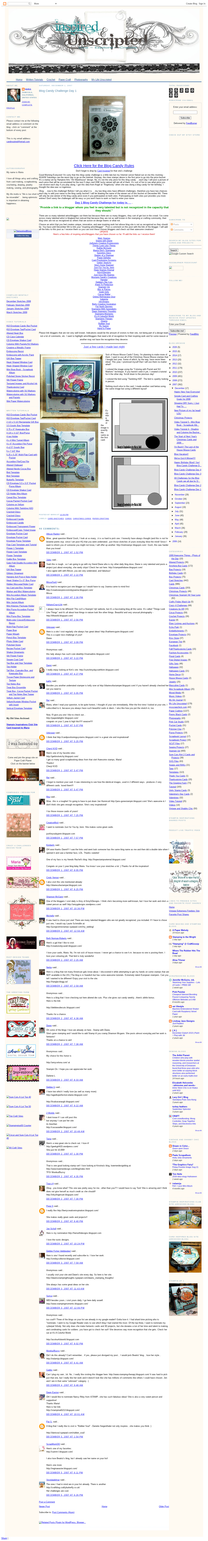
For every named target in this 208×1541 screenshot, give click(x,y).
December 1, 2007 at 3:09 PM (64, 642)
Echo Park (174, 627)
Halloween (174, 667)
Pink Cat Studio (176, 722)
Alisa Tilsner (178, 960)
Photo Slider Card (14, 641)
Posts (176, 224)
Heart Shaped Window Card (19, 362)
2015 (175, 351)
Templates (174, 772)
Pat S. (49, 1421)
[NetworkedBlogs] (23, 231)
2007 (175, 384)
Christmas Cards (82, 518)
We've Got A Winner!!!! (184, 458)
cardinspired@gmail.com (18, 141)
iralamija (176, 1183)
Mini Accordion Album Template (21, 595)
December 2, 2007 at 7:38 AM (64, 1044)
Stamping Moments (104, 314)
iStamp (104, 321)
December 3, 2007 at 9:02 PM (64, 1343)
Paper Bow (11, 630)
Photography (175, 718)
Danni (49, 665)
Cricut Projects (176, 612)
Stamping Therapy (104, 318)
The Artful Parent (180, 1055)
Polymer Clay (175, 729)
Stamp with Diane (104, 240)
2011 (175, 368)
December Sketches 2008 (18, 301)
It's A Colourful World (104, 316)
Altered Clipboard (14, 465)
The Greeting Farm (178, 783)
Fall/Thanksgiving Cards (180, 649)
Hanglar (104, 279)
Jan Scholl (51, 1228)
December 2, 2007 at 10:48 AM (65, 1131)
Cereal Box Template (16, 497)
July (177, 511)
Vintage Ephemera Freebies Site (184, 911)
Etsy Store (174, 638)
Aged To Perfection (104, 284)
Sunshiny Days (104, 253)
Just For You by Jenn (104, 267)
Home (104, 1506)
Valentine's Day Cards (179, 794)
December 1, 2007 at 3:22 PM (64, 658)
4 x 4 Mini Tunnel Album (17, 440)
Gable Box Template (16, 559)
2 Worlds (50, 1113)
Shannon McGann (54, 897)
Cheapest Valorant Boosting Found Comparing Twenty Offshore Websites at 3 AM (184, 997)
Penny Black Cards (178, 714)
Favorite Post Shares (179, 914)
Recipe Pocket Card (15, 648)
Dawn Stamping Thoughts (104, 311)
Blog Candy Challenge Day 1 (58, 90)
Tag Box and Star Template (19, 663)
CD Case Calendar (15, 336)
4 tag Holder (12, 436)
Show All (198, 967)
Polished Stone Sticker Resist (20, 376)
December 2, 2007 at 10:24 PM (65, 1244)
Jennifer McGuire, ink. (183, 980)
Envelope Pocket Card (17, 533)
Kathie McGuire (104, 248)
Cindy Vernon (52, 877)
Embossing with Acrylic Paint (20, 355)
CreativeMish (52, 822)
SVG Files (174, 761)
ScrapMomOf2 (53, 1444)
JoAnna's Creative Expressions (104, 243)
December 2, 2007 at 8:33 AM (64, 1080)
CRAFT (175, 1116)
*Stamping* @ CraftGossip (185, 944)
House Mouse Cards (178, 678)
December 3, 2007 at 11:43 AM (65, 1289)
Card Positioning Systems (104, 260)
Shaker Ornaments (15, 652)
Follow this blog (23, 236)
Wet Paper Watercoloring (18, 401)
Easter (172, 620)
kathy (49, 681)
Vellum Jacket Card (15, 698)
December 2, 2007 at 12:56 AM (65, 931)
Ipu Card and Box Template (19, 588)
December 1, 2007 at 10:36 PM (65, 908)
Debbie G (50, 1087)
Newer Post (44, 1506)
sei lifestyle (178, 1006)
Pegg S (49, 1206)
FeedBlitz (194, 334)
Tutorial (172, 787)
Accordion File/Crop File (17, 461)
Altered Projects (176, 562)
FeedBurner (191, 123)
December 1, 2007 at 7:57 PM (64, 838)
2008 (175, 380)
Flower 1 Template (15, 548)
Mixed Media (175, 692)
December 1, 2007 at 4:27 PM (64, 674)
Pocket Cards (175, 725)
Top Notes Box (13, 684)
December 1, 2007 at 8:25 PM (64, 889)
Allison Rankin (53, 534)
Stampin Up (174, 751)
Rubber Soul (104, 323)
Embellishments (176, 631)
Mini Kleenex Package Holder (20, 606)
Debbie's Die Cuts (104, 282)
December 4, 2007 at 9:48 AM (64, 1385)
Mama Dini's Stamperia (104, 250)
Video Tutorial (175, 801)
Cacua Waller (104, 294)
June (177, 515)
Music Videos (175, 696)
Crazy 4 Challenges (178, 605)
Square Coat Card (14, 659)
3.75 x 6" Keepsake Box (17, 429)
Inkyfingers (104, 301)
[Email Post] (69, 515)
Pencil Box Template (16, 637)
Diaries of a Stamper (104, 255)
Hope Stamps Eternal (104, 270)
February (179, 532)
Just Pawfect (177, 1023)
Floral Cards (174, 656)
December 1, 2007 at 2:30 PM (64, 597)
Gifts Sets (174, 663)
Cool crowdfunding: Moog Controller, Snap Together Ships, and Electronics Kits (184, 1121)
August (178, 507)
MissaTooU (51, 582)
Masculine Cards (177, 685)
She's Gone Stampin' (104, 265)
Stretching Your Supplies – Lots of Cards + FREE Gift (186, 983)
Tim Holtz (177, 1174)
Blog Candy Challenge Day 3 (187, 474)
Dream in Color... (180, 1146)
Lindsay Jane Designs (183, 1021)
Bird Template (13, 472)
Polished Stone (13, 645)
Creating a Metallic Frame (18, 347)
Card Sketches (56, 518)
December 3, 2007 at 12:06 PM (65, 1308)
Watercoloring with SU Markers (21, 391)
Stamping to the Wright (184, 937)
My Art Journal (176, 700)
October (179, 499)
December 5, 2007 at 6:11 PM (64, 1472)
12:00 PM (64, 515)
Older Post (164, 1506)
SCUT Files (174, 743)
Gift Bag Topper (13, 358)
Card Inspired (103, 171)
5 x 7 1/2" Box (13, 451)
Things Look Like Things (104, 245)
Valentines (174, 797)
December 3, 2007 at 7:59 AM (64, 1263)
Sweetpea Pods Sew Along (184, 1100)
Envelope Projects (177, 634)
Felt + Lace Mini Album (182, 1186)
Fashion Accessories (179, 652)
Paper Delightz (104, 258)
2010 (175, 372)
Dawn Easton (52, 1392)
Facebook (173, 645)
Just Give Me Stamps (104, 275)
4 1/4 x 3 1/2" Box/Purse (18, 433)
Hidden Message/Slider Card (19, 584)
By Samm (104, 326)
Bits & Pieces (104, 289)
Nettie (49, 967)
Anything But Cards (178, 566)
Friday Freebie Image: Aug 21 (185, 1167)
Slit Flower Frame (14, 380)
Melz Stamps (104, 238)
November (180, 494)
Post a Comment (47, 1502)
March (178, 528)
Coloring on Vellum (15, 504)
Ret (48, 700)
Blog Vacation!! (181, 454)
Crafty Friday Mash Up (179, 601)
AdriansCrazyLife (54, 604)
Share (4, 1538)
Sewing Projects (176, 747)
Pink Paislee (178, 992)
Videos (172, 805)
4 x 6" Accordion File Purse (19, 444)
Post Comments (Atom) (63, 1512)
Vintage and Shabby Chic (181, 808)
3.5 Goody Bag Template (18, 425)
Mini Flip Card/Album (16, 598)
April (177, 523)
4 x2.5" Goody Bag (15, 447)
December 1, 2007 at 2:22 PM (64, 575)
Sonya (49, 1296)
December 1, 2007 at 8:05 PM (64, 870)
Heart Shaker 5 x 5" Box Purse (21, 580)
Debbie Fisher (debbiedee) (58, 1251)
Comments (178, 230)
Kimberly (50, 845)
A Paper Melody (180, 930)
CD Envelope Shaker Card (18, 340)
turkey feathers (179, 1106)
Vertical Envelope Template (19, 708)
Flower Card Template (16, 552)
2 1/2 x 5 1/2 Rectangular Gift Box (22, 422)
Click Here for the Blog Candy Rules (104, 166)
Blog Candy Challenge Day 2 (187, 485)
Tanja (48, 1139)
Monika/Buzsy (53, 1351)
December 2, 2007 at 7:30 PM (64, 1199)
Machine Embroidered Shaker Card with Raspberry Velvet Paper (185, 1011)
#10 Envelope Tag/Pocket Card (21, 329)
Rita (48, 797)
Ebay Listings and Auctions (182, 623)
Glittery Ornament (14, 573)
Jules (48, 560)
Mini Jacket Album (15, 602)
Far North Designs (104, 306)
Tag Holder (11, 666)
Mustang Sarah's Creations (104, 277)
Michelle (50, 916)
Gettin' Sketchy (104, 262)
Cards (68, 518)
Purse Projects (176, 732)
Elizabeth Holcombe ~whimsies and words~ (184, 1084)
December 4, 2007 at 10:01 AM (65, 1414)
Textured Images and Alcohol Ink (21, 383)
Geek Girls (104, 292)
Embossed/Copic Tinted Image (21, 530)
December (180, 388)
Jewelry (172, 682)
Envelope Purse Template (18, 541)
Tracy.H (50, 1183)
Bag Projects (175, 569)
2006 (175, 541)
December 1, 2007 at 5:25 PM (64, 741)
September (180, 503)
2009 (175, 376)
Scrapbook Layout (177, 736)
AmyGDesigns (104, 272)
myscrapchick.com (178, 707)
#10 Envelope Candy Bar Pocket (21, 326)
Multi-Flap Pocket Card (17, 626)
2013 (175, 359)
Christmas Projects (183, 418)
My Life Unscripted (178, 703)
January (179, 536)
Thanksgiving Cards (178, 779)
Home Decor (175, 674)
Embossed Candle (15, 519)
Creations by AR (176, 609)
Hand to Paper (104, 328)
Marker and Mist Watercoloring (20, 591)
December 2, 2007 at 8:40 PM (64, 1221)
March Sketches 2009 (16, 312)
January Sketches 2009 (17, 308)
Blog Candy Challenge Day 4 (187, 470)
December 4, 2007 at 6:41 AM (64, 1363)
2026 (175, 347)
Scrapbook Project (177, 740)
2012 (175, 363)
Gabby (49, 1370)
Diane (49, 1025)
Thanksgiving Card (15, 387)
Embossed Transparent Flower (20, 526)
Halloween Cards (177, 671)
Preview (172, 334)
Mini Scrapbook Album (179, 689)
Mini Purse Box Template (18, 616)
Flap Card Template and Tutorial (21, 544)
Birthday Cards (176, 573)
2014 (175, 355)
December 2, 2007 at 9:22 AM (64, 1105)
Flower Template (14, 555)
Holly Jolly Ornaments (182, 1158)
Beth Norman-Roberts (56, 938)
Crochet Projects (177, 616)
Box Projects (175, 577)
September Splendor (181, 1109)
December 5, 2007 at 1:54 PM (64, 1437)
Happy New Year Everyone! (187, 392)
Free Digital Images (178, 660)
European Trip (175, 641)
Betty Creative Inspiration (104, 304)
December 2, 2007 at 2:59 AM (64, 986)
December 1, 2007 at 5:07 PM (64, 725)
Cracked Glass (13, 512)
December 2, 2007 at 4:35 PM (64, 1176)
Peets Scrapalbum (181, 1155)
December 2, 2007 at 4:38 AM (64, 1018)
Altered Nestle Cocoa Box (18, 469)
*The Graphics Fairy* (182, 1164)
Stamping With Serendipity (104, 309)
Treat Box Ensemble (16, 687)
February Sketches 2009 (18, 305)
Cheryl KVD (51, 748)
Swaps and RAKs (177, 765)
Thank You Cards (177, 776)
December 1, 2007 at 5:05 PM (64, 693)
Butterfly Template (15, 479)
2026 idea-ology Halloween (184, 1176)
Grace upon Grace (180, 1148)
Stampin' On (104, 287)
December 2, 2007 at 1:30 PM (64, 1154)
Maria (28, 89)
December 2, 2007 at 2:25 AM (64, 960)
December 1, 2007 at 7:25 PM (64, 815)
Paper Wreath (12, 634)
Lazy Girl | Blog (180, 1097)
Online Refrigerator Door (104, 297)
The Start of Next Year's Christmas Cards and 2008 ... (185, 439)
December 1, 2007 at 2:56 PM (64, 620)
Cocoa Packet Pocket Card (19, 501)
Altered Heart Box (14, 333)
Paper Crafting (100, 518)
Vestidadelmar (53, 1480)
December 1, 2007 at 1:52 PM (64, 552)
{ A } (174, 1030)
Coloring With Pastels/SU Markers (22, 344)
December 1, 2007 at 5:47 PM (64, 770)
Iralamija (104, 299)
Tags (171, 768)
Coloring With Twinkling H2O (19, 508)
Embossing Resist (15, 351)
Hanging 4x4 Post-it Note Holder (21, 577)
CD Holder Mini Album (16, 493)
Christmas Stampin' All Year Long (184, 595)
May (177, 519)
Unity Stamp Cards (178, 790)
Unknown (50, 627)
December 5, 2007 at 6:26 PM (64, 1495)
